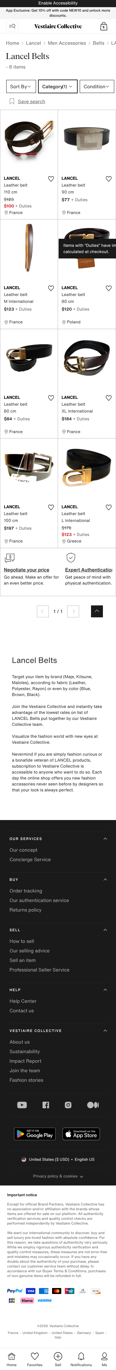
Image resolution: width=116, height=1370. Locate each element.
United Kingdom (35, 1333)
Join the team (25, 1070)
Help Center (23, 1001)
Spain (99, 1333)
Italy (58, 1337)
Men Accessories (67, 43)
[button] (104, 26)
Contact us (22, 1010)
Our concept (23, 849)
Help (15, 990)
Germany (84, 1333)
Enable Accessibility (58, 3)
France (13, 1333)
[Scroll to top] (97, 611)
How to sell (22, 941)
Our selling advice (30, 950)
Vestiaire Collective (36, 1030)
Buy (14, 879)
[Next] (73, 611)
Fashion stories (26, 1080)
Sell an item (23, 960)
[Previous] (43, 611)
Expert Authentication (89, 569)
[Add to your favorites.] (50, 178)
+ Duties (23, 206)
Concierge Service (30, 859)
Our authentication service (39, 900)
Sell (15, 930)
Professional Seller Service (39, 969)
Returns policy (26, 909)
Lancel (33, 43)
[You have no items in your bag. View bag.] (104, 26)
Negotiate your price (26, 569)
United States (62, 1333)
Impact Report (25, 1060)
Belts (98, 43)
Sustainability (25, 1051)
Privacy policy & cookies (55, 1176)
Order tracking (26, 890)
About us (20, 1041)
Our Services (26, 838)
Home (12, 43)
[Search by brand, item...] (12, 26)
